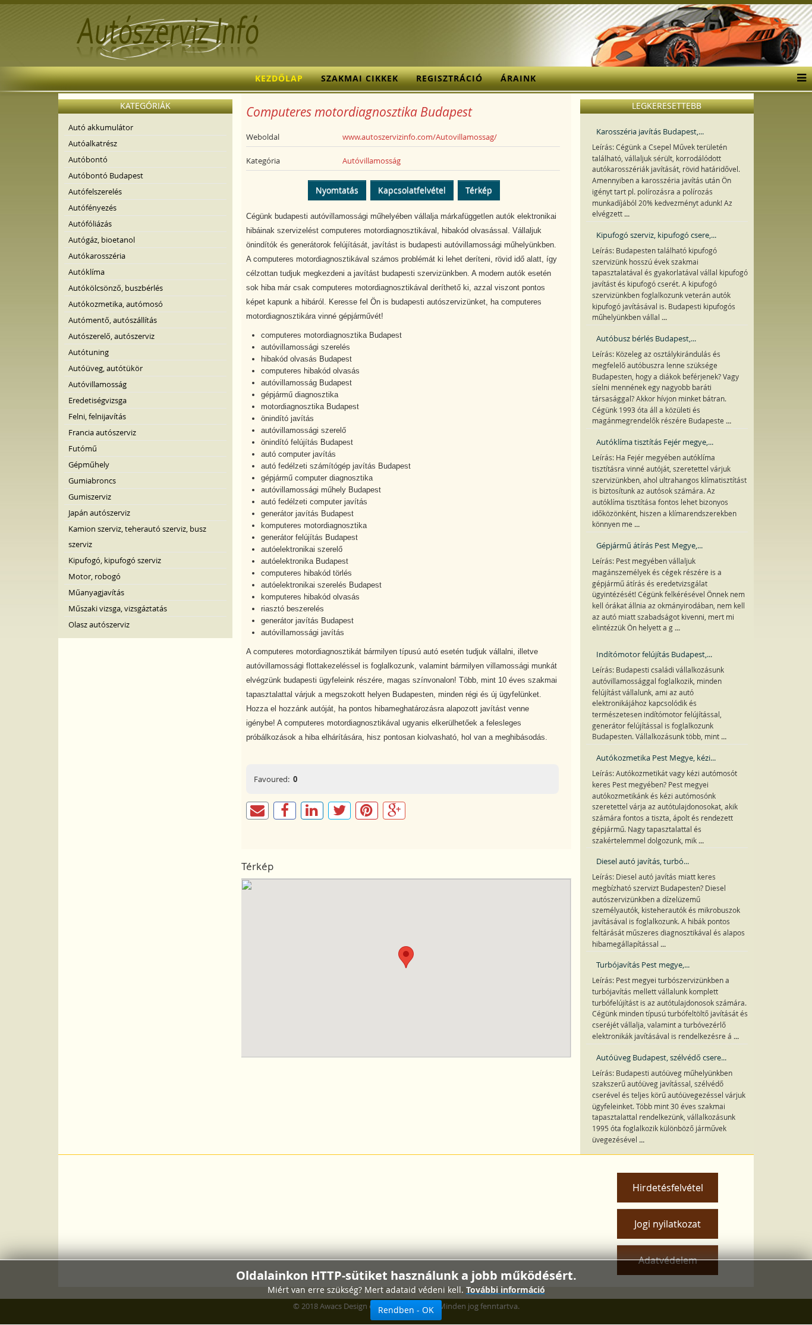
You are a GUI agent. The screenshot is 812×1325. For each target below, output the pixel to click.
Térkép (478, 190)
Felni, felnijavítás (97, 416)
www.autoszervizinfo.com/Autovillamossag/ (419, 136)
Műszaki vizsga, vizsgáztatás (117, 608)
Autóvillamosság (97, 384)
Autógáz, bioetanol (101, 239)
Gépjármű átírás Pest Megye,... (649, 545)
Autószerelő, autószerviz (111, 336)
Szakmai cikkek (359, 78)
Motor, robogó (94, 576)
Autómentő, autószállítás (112, 320)
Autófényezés (92, 207)
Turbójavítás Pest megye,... (643, 964)
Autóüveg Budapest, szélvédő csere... (661, 1057)
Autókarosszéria (96, 255)
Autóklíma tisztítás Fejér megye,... (654, 442)
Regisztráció (449, 78)
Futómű (82, 448)
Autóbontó (88, 159)
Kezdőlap (279, 78)
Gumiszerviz (89, 496)
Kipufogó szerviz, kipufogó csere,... (656, 235)
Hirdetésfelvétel (667, 1187)
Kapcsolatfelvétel (412, 190)
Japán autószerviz (99, 512)
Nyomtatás (337, 190)
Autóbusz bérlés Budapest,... (646, 338)
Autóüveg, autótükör (105, 368)
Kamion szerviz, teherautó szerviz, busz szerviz (137, 536)
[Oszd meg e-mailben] (257, 811)
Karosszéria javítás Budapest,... (650, 131)
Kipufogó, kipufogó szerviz (114, 560)
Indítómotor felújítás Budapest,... (654, 654)
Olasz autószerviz (99, 624)
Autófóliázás (90, 223)
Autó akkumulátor (100, 127)
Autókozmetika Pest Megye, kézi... (656, 757)
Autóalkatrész (92, 143)
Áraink (518, 78)
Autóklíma (86, 271)
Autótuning (88, 352)
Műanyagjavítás (96, 592)
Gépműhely (88, 464)
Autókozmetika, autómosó (115, 304)
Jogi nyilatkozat (667, 1223)
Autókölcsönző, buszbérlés (115, 287)
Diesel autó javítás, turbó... (642, 861)
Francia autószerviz (102, 432)
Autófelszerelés (95, 191)
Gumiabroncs (92, 480)
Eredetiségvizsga (97, 400)
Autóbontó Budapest (105, 175)
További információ (505, 1289)
